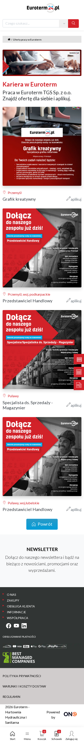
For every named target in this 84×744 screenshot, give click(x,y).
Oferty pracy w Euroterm (27, 39)
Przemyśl (15, 193)
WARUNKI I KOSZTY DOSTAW (24, 686)
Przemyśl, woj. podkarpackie (29, 294)
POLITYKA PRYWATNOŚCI (22, 676)
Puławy (13, 396)
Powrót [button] (45, 523)
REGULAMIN (11, 696)
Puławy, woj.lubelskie (23, 503)
